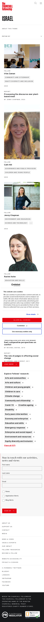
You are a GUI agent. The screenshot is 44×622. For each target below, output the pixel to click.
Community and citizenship (17, 77)
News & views (8, 539)
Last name (6, 473)
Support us (7, 526)
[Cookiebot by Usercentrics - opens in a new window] (11, 285)
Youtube (5, 585)
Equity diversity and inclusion (19, 81)
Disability (9, 410)
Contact (6, 530)
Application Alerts (12, 496)
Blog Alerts (10, 500)
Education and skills (14, 280)
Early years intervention (16, 414)
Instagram (6, 578)
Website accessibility (12, 558)
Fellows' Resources (11, 549)
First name (6, 465)
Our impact (7, 546)
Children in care (12, 392)
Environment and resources (18, 219)
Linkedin (6, 575)
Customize (21, 325)
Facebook (6, 582)
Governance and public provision (20, 168)
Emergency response (15, 428)
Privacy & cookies (10, 562)
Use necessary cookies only (22, 332)
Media (4, 533)
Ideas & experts (9, 542)
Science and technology (16, 223)
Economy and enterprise (16, 419)
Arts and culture (12, 383)
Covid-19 (9, 405)
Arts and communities (15, 378)
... (31, 223)
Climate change (12, 396)
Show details (31, 314)
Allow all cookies (22, 320)
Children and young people (17, 172)
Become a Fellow (9, 553)
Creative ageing (26, 405)
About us (6, 523)
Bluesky (5, 571)
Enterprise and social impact (18, 432)
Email (4, 481)
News (8, 491)
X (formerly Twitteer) (12, 568)
